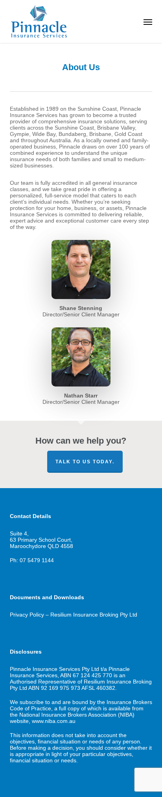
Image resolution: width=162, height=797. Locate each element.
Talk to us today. (84, 461)
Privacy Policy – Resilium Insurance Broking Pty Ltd (73, 614)
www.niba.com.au (53, 721)
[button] (148, 22)
